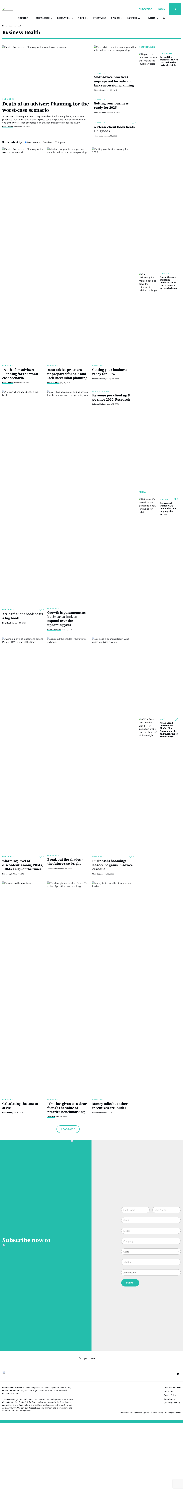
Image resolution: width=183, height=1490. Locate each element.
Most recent (33, 142)
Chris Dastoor (7, 126)
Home (4, 26)
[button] (175, 9)
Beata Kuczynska (54, 630)
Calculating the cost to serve (20, 1106)
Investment (99, 18)
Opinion (115, 18)
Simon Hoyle (7, 874)
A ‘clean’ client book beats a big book (114, 129)
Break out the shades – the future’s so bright (65, 861)
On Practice (42, 18)
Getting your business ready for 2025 (111, 105)
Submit (130, 1282)
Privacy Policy (126, 1412)
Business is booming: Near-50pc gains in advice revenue (112, 865)
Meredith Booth (100, 112)
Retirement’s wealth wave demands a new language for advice (168, 508)
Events (151, 18)
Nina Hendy (98, 136)
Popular (61, 142)
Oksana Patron (100, 90)
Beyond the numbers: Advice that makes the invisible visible (169, 61)
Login (161, 9)
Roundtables (166, 54)
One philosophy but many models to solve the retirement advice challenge (168, 283)
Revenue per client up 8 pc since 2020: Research (111, 397)
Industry (22, 18)
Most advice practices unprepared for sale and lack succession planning (114, 81)
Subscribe (145, 9)
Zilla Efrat (51, 1117)
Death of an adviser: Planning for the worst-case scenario (45, 107)
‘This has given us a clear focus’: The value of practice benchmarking (67, 1108)
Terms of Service (141, 1412)
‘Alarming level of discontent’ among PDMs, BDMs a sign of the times (22, 865)
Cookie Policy (157, 1412)
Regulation (63, 18)
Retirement (165, 274)
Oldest (48, 142)
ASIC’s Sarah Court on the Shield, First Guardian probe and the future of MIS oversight (169, 729)
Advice (82, 18)
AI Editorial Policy (173, 1412)
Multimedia (133, 18)
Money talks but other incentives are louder (110, 1106)
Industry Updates (100, 391)
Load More (68, 1129)
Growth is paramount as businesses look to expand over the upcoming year (66, 619)
